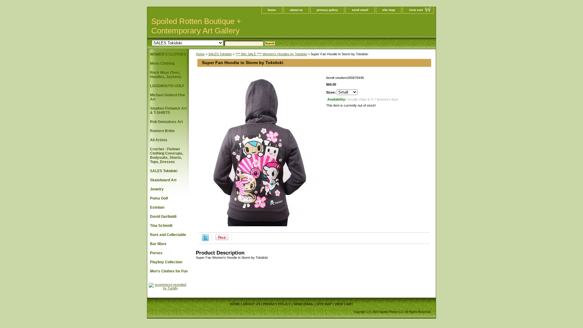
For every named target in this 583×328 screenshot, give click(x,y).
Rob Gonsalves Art (166, 122)
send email (360, 10)
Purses (156, 253)
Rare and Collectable (168, 235)
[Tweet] (205, 240)
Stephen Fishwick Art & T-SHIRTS (168, 110)
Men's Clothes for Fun (169, 271)
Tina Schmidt (161, 226)
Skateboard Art (163, 180)
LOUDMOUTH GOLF (167, 86)
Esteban (157, 207)
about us (296, 10)
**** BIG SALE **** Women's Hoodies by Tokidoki (271, 54)
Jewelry (157, 189)
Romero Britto (162, 131)
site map (388, 10)
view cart (416, 10)
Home (200, 54)
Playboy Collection (166, 262)
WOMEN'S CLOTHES (168, 54)
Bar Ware (158, 244)
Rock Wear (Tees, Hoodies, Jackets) (165, 74)
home (272, 10)
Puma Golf (159, 198)
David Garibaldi (163, 216)
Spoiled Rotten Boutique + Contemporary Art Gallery (196, 26)
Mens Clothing (162, 63)
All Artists (158, 140)
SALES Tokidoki (220, 54)
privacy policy (327, 10)
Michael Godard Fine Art (167, 97)
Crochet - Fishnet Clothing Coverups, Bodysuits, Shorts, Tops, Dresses (166, 155)
